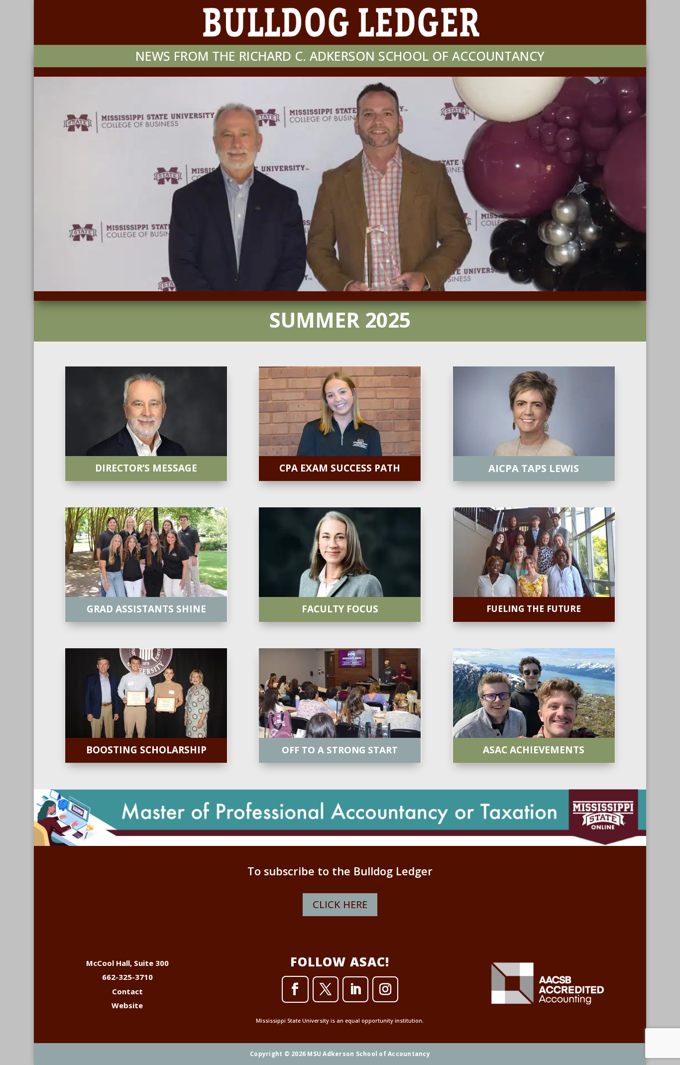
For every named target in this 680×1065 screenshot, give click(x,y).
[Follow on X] (326, 989)
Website (127, 1005)
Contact (127, 991)
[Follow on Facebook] (295, 989)
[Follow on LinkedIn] (355, 989)
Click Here (340, 904)
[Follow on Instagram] (385, 989)
